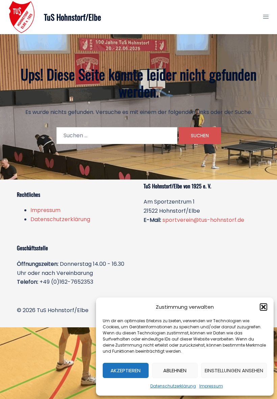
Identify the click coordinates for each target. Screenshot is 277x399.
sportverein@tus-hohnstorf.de (203, 220)
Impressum (211, 386)
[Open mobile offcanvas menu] (266, 17)
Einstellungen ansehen (234, 370)
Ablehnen (174, 370)
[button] (263, 307)
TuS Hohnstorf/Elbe (72, 17)
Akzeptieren (125, 370)
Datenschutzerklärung (173, 386)
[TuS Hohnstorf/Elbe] (22, 17)
